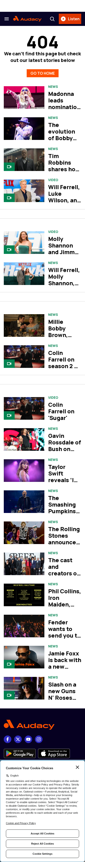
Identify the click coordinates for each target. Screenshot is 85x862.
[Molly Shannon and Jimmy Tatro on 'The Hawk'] (24, 242)
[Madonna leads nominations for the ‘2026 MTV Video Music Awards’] (24, 97)
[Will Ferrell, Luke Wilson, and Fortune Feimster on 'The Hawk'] (24, 190)
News (53, 87)
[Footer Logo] (42, 725)
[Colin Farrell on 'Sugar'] (24, 408)
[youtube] (28, 739)
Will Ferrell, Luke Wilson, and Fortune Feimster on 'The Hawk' (64, 203)
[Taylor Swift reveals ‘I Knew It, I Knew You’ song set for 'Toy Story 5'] (24, 470)
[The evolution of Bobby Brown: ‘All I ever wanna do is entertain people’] (24, 128)
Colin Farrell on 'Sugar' (61, 411)
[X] (18, 739)
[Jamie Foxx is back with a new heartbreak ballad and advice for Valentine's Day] (24, 657)
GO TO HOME (42, 73)
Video (53, 180)
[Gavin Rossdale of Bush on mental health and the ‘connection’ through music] (24, 439)
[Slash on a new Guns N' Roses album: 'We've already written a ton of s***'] (24, 688)
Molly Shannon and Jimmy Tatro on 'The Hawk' (63, 252)
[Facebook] (7, 739)
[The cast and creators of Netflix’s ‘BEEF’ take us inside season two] (24, 564)
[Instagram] (38, 739)
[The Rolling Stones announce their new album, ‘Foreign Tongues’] (24, 532)
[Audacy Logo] (27, 19)
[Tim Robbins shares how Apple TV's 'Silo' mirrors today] (24, 159)
